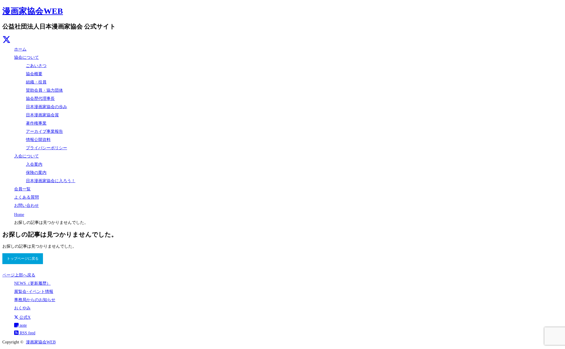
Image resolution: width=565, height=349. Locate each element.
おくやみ (22, 308)
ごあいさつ (36, 65)
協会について (26, 57)
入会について (26, 156)
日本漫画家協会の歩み (46, 107)
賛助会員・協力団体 (44, 90)
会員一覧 (22, 189)
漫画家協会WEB (32, 11)
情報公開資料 (38, 139)
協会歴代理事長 (40, 98)
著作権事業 (36, 123)
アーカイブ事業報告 (44, 131)
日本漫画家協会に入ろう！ (50, 181)
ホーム (20, 49)
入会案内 (34, 164)
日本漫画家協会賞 (42, 115)
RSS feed (27, 333)
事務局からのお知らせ (34, 300)
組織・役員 (36, 82)
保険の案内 (36, 172)
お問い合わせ (26, 205)
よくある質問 (26, 197)
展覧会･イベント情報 (33, 291)
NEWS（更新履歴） (32, 283)
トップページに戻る (23, 258)
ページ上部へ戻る (18, 275)
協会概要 (34, 74)
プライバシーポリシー (46, 148)
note (23, 325)
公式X (24, 317)
